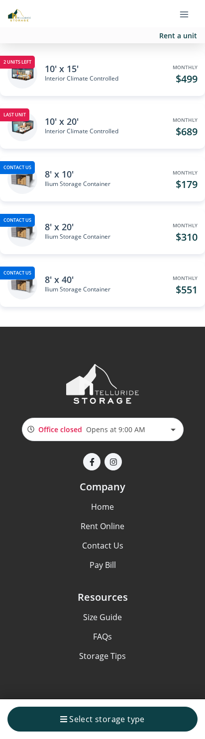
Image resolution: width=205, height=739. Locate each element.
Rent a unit (178, 35)
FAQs (102, 636)
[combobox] (103, 429)
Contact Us (102, 545)
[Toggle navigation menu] (188, 14)
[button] (92, 461)
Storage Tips (102, 655)
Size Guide (102, 617)
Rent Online (102, 526)
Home (102, 506)
